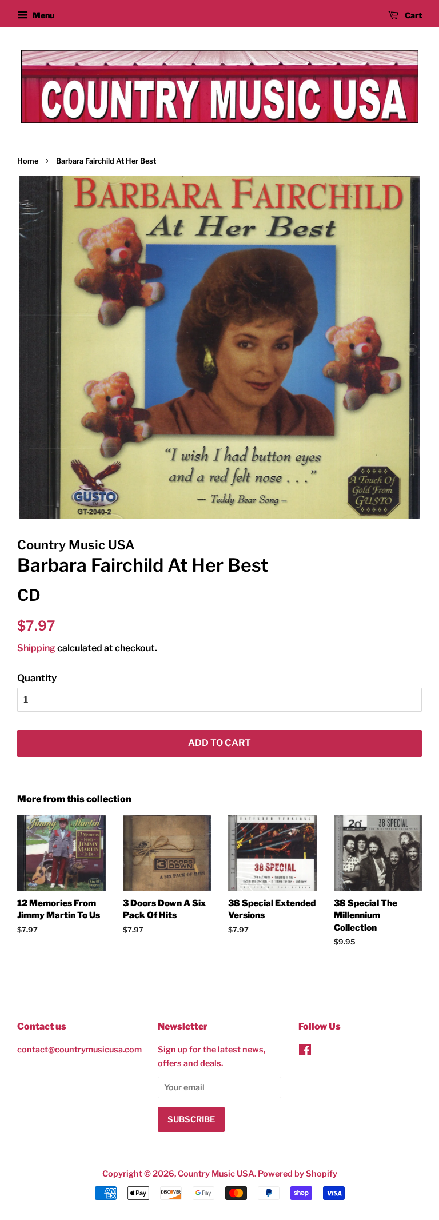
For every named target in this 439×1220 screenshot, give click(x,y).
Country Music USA (216, 1174)
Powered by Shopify (297, 1174)
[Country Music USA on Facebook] (305, 1052)
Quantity (37, 678)
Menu (42, 15)
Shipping (36, 648)
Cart (412, 15)
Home (27, 161)
